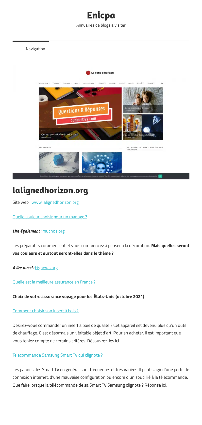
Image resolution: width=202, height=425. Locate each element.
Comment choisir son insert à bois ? (46, 310)
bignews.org (46, 267)
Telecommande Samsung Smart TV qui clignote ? (58, 355)
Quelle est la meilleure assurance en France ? (54, 282)
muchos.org (53, 231)
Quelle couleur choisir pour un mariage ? (50, 216)
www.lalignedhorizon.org (55, 202)
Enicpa (101, 15)
